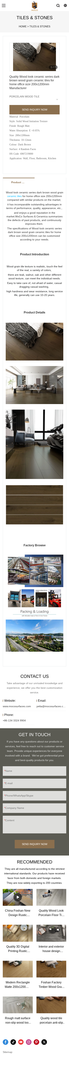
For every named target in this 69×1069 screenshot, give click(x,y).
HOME (22, 26)
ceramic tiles (14, 196)
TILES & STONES (39, 26)
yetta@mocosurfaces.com (51, 706)
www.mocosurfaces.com (17, 706)
